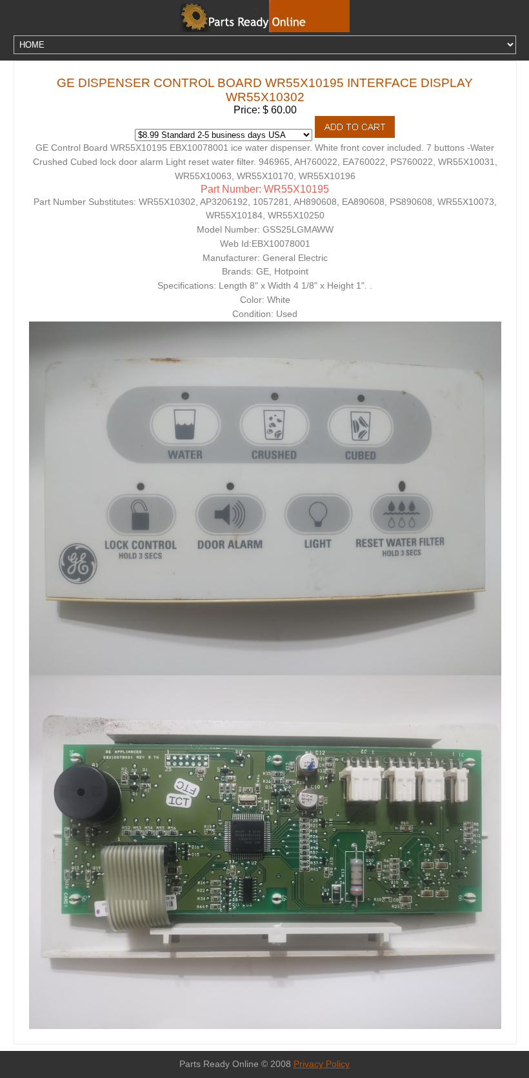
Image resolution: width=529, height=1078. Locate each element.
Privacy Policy (322, 1064)
